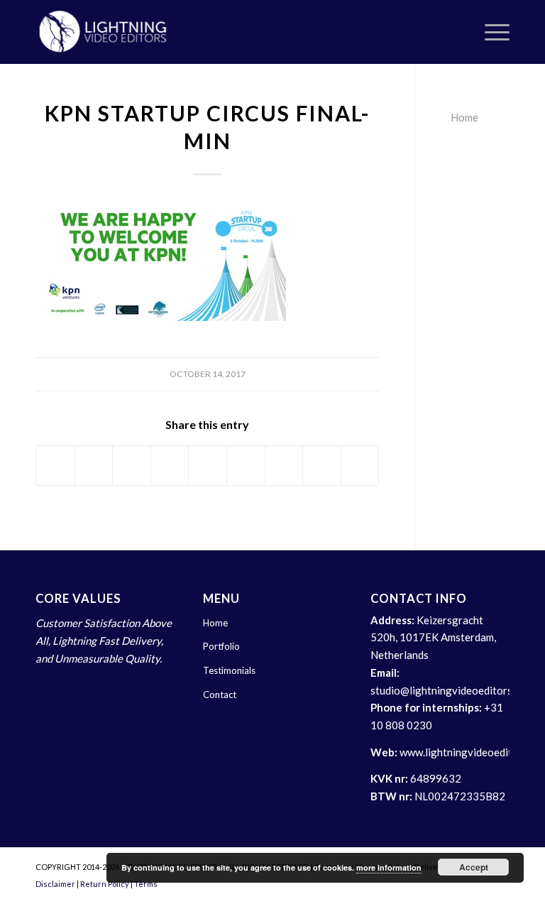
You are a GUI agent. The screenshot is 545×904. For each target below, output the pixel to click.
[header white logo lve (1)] (103, 32)
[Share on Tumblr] (246, 466)
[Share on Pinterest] (170, 466)
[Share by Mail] (360, 466)
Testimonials (229, 670)
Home (464, 117)
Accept (473, 867)
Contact (219, 694)
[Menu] (490, 32)
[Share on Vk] (284, 466)
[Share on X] (94, 466)
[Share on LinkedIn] (207, 466)
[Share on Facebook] (55, 466)
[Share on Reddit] (322, 466)
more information (389, 867)
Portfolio (221, 646)
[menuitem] (490, 32)
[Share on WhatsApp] (131, 466)
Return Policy (104, 883)
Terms (146, 883)
